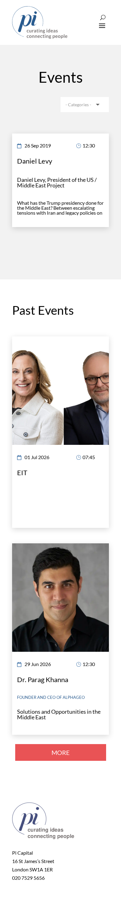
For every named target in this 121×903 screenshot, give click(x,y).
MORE (61, 752)
